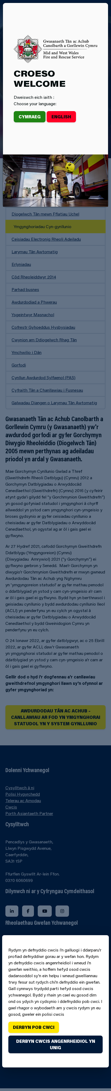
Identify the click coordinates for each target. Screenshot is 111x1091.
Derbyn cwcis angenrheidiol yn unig (55, 1044)
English (61, 116)
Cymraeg (30, 116)
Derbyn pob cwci (33, 1027)
